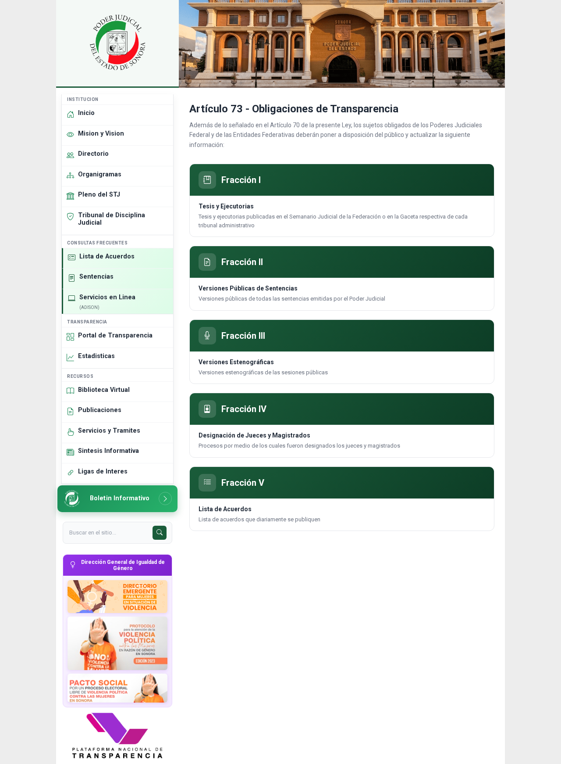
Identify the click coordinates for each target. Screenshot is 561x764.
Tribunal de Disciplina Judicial (111, 219)
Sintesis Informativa (108, 451)
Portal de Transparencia (115, 335)
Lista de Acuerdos (107, 256)
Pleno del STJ (99, 194)
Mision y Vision (101, 133)
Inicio (86, 113)
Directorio (93, 154)
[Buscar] (160, 533)
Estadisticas (96, 356)
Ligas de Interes (103, 471)
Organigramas (99, 174)
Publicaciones (99, 410)
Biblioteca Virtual (104, 390)
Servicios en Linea (107, 302)
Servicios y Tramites (109, 430)
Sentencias (96, 276)
